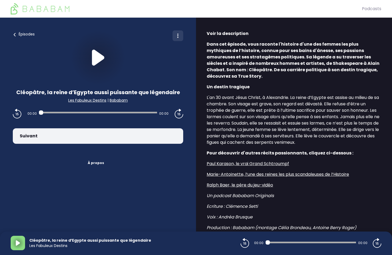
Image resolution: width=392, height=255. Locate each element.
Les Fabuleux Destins (87, 100)
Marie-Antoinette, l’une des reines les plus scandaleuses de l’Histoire (278, 174)
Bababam (119, 100)
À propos (96, 163)
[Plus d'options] (178, 35)
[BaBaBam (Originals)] (186, 9)
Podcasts (371, 9)
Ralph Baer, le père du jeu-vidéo (240, 185)
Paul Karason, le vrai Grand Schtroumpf (248, 164)
